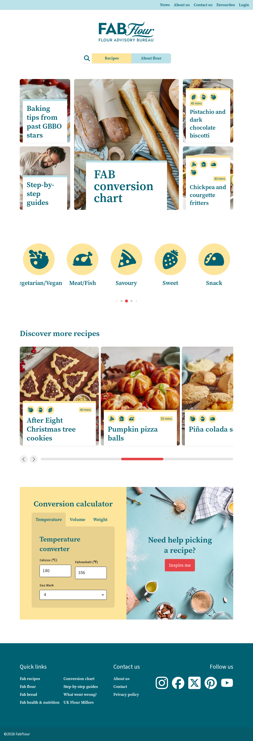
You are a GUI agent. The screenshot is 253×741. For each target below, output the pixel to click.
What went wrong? (80, 694)
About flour (151, 58)
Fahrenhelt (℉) (86, 562)
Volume (77, 519)
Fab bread (28, 694)
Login (244, 4)
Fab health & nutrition (40, 702)
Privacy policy (126, 694)
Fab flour (28, 686)
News (165, 4)
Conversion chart (78, 678)
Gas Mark (47, 585)
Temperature (49, 519)
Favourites (225, 4)
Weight (100, 519)
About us (182, 4)
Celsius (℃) (48, 560)
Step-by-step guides (80, 686)
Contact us (203, 4)
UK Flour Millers (78, 702)
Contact (120, 686)
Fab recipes (30, 678)
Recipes (112, 58)
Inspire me (180, 565)
